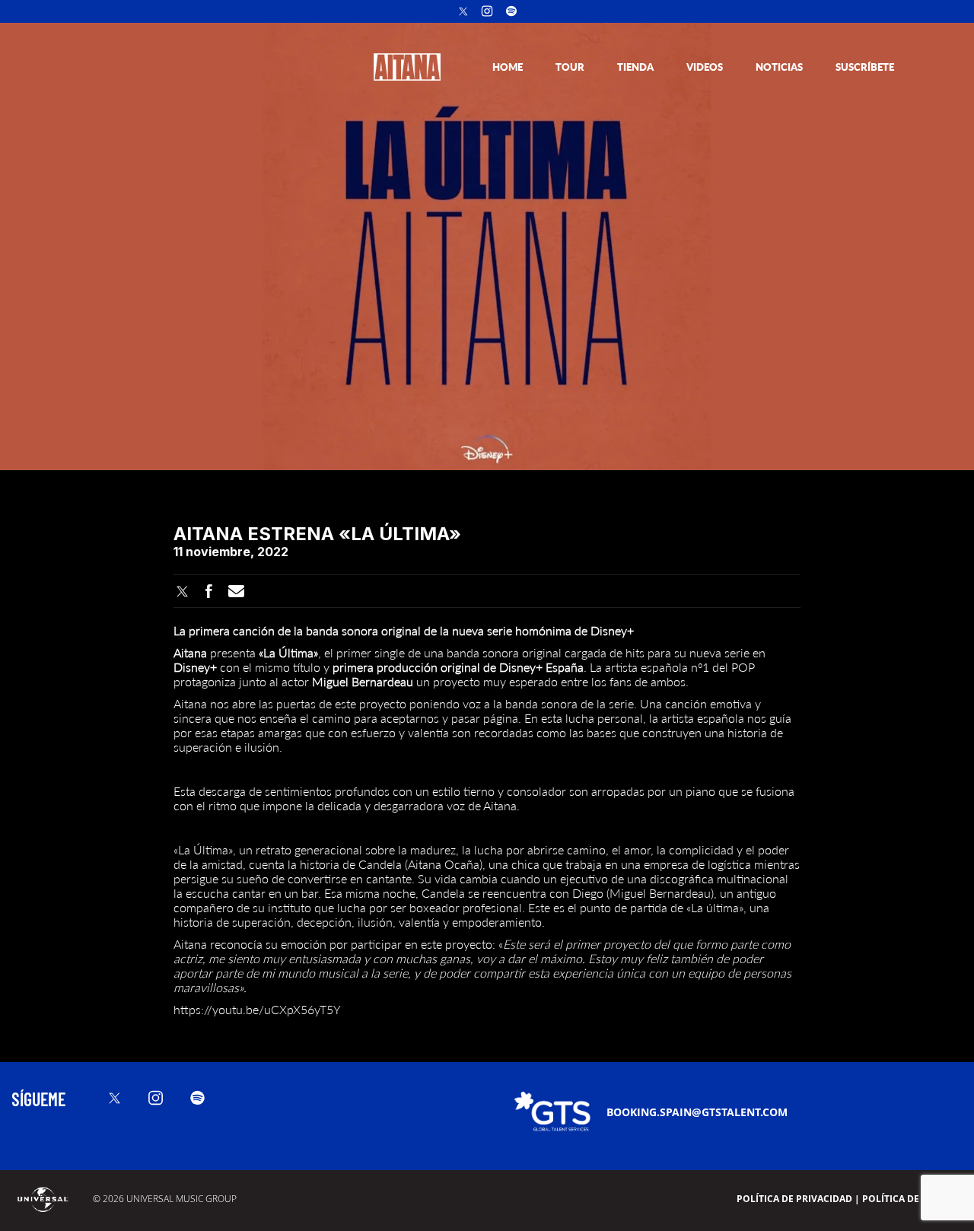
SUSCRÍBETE (865, 67)
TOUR (571, 67)
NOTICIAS (780, 67)
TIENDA (636, 67)
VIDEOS (705, 67)
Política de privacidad (794, 1198)
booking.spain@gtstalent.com (697, 1112)
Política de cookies (912, 1198)
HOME (508, 67)
